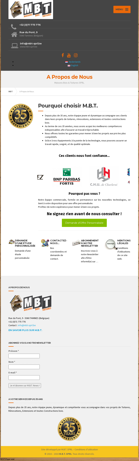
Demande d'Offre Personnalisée (84, 222)
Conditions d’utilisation (86, 449)
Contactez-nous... (58, 242)
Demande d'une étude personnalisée (25, 243)
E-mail (12, 372)
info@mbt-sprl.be (27, 325)
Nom (11, 361)
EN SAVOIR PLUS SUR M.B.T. (25, 330)
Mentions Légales (124, 242)
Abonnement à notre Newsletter (90, 243)
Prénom (13, 350)
